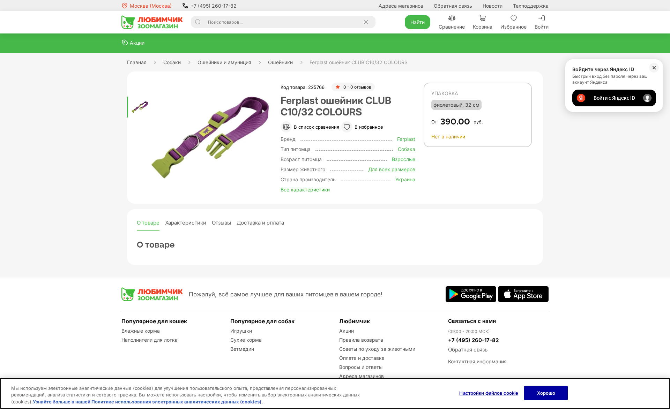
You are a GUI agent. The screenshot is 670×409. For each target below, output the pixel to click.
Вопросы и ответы (360, 367)
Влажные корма (140, 331)
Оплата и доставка (362, 358)
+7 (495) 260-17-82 (214, 6)
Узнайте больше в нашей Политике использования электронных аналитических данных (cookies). (148, 401)
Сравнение (452, 27)
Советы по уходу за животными (377, 349)
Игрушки (241, 331)
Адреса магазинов (401, 6)
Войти (542, 27)
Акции (346, 331)
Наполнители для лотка (149, 340)
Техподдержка (531, 6)
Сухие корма (246, 340)
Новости (492, 6)
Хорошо (546, 392)
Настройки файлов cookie (488, 392)
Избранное (513, 27)
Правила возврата (361, 340)
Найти (417, 22)
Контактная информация (477, 361)
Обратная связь (453, 6)
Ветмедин (242, 349)
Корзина (482, 27)
